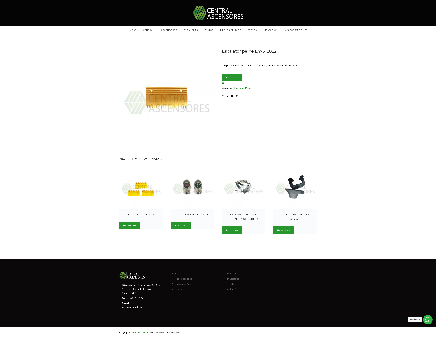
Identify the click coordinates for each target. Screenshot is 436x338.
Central (148, 30)
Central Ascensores (139, 332)
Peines (248, 88)
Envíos (209, 30)
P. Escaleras (233, 278)
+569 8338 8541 (137, 298)
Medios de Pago (231, 30)
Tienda (252, 30)
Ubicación (271, 30)
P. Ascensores (234, 273)
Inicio (132, 30)
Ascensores (169, 30)
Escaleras (191, 30)
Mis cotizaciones (296, 30)
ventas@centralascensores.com (138, 307)
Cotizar (233, 77)
